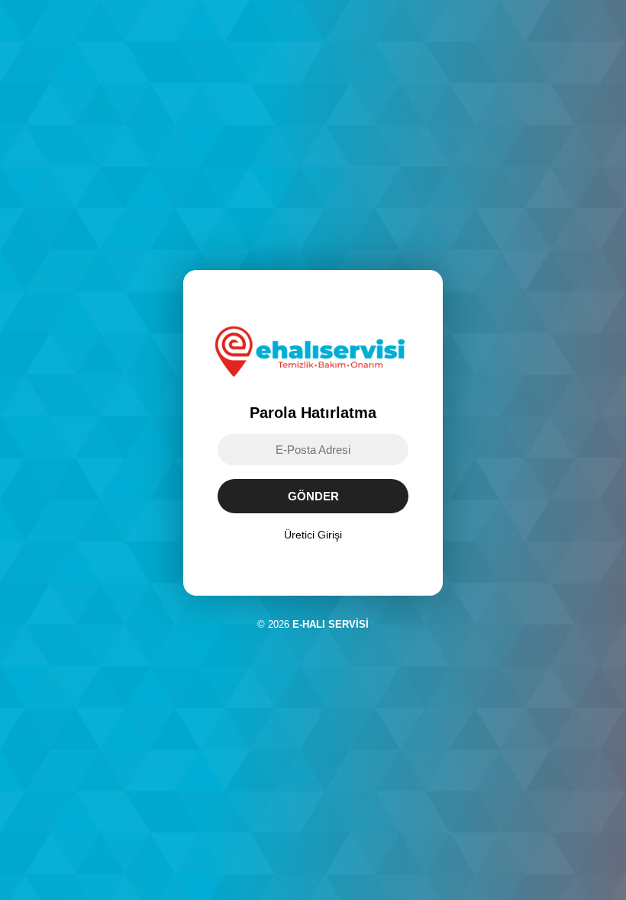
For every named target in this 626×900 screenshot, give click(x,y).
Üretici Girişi (313, 535)
